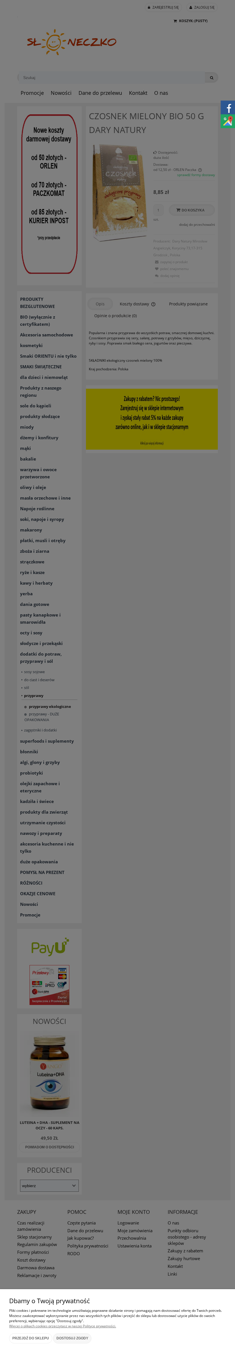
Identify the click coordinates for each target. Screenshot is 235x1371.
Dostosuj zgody (72, 1338)
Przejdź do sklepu (30, 1338)
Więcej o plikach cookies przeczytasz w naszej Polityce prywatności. (62, 1326)
